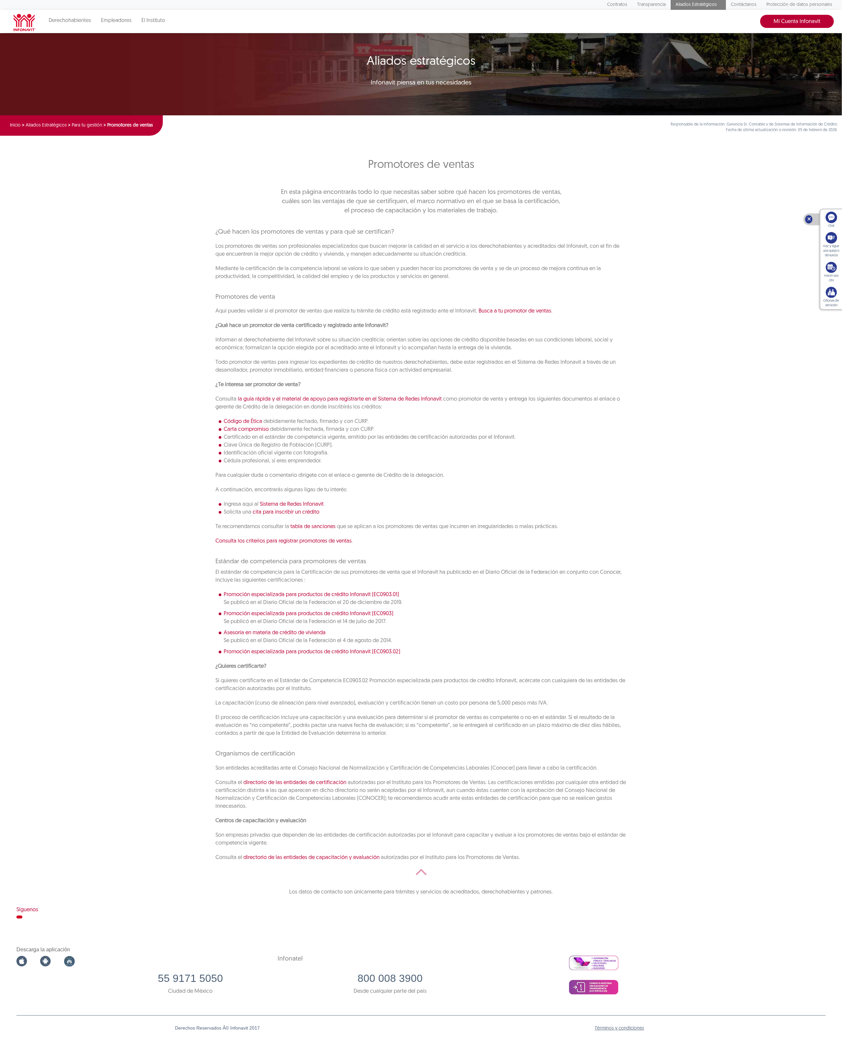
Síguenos (27, 910)
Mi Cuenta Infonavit (797, 21)
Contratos (617, 4)
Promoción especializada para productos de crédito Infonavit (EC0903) (308, 613)
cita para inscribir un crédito (286, 512)
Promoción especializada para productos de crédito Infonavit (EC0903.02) (312, 652)
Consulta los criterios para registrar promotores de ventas (283, 541)
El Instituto (153, 20)
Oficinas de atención (831, 303)
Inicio (15, 125)
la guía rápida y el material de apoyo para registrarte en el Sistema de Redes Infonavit (340, 399)
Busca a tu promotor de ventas (515, 311)
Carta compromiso (246, 429)
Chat (831, 225)
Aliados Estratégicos (696, 4)
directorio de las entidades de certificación (294, 782)
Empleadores (116, 20)
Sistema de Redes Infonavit (292, 504)
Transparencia (651, 4)
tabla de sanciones (312, 526)
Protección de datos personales (799, 4)
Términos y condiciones (619, 1028)
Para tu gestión (87, 125)
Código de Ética (243, 421)
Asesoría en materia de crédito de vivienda (275, 633)
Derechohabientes (70, 20)
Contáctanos (743, 4)
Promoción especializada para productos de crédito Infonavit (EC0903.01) (311, 594)
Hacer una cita (831, 278)
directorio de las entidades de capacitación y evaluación (311, 857)
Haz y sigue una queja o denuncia (831, 251)
